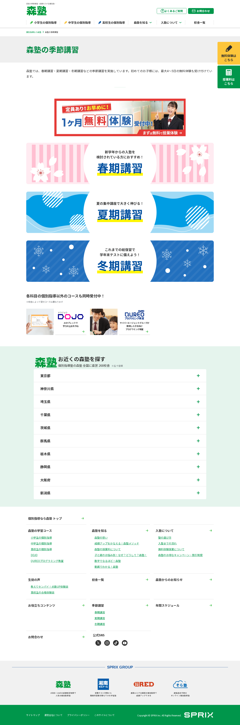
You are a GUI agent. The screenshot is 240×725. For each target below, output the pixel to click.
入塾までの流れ (167, 543)
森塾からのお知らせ (169, 579)
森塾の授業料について (107, 549)
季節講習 (98, 605)
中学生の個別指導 (79, 22)
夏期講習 (99, 618)
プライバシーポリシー (78, 715)
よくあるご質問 (173, 11)
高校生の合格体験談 (42, 592)
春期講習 (99, 612)
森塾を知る (141, 22)
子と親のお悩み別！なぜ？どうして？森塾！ (120, 555)
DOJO (34, 555)
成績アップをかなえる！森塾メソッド (116, 543)
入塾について (169, 22)
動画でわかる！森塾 (106, 567)
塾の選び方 (164, 537)
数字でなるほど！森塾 (107, 561)
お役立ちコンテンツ (41, 605)
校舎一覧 (199, 22)
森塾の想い (101, 537)
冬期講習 (99, 624)
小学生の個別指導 (45, 22)
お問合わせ (203, 11)
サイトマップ (33, 715)
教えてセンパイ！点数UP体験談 (49, 586)
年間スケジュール (167, 605)
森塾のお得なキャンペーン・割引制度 (180, 555)
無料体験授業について (171, 549)
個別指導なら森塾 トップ (45, 518)
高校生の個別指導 (113, 22)
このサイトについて (104, 715)
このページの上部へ (213, 697)
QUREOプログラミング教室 (47, 561)
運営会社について (53, 715)
